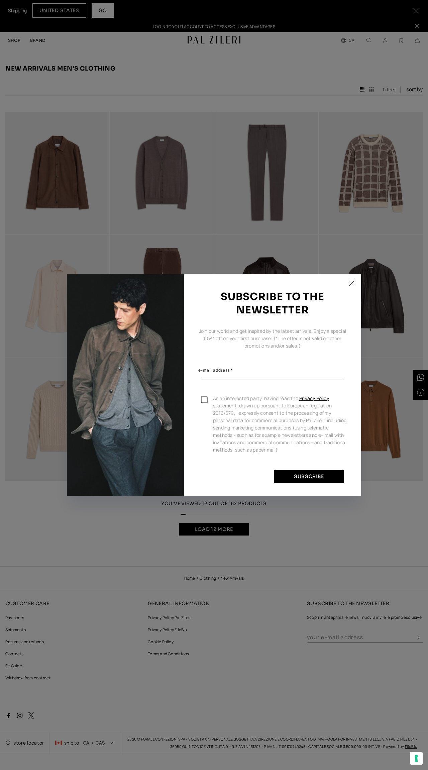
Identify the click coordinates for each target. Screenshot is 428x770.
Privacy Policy (314, 398)
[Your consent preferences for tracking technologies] (416, 758)
